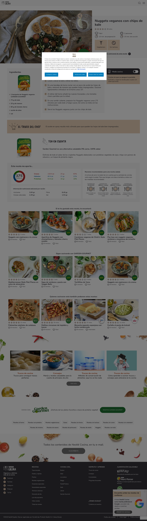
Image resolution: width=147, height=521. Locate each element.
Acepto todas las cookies (96, 74)
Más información (81, 69)
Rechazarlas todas (80, 74)
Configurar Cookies (51, 74)
